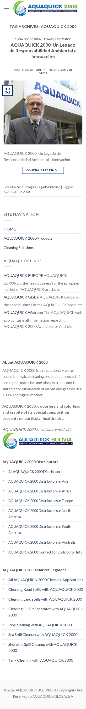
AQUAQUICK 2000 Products (28, 238)
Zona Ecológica (27, 39)
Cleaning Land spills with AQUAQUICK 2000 (45, 599)
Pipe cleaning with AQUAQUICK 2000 (40, 624)
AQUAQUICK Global (21, 297)
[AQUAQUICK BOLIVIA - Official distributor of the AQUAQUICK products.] (46, 8)
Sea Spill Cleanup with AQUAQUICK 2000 (42, 634)
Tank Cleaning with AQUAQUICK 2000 (40, 660)
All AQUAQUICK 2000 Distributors (35, 472)
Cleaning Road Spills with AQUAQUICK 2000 (45, 589)
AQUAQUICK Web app (23, 312)
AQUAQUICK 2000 (17, 192)
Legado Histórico (57, 39)
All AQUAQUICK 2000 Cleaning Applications (45, 579)
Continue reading (43, 170)
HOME (10, 229)
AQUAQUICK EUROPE (23, 275)
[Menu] (6, 8)
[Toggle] (80, 238)
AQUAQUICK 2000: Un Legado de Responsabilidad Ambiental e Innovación (43, 51)
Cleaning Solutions (19, 247)
